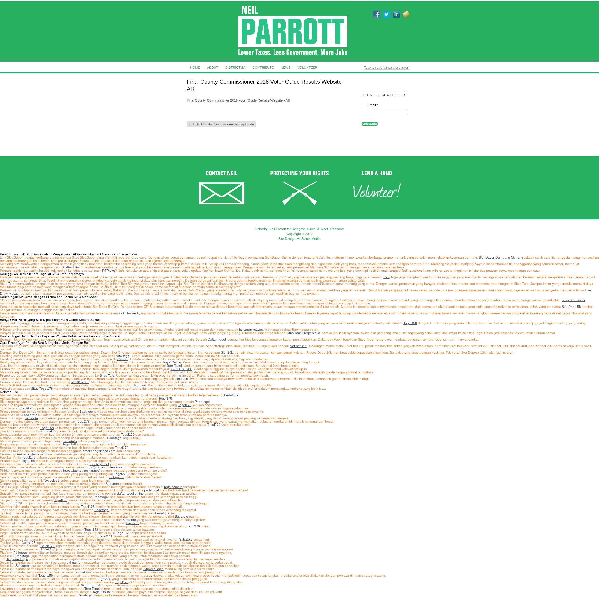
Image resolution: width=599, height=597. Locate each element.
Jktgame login (153, 569)
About (212, 67)
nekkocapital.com (30, 454)
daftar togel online (130, 493)
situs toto (181, 379)
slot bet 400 (298, 346)
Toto (386, 277)
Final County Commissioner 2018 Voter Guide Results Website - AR (238, 100)
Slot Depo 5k (571, 306)
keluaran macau (251, 329)
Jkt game (73, 562)
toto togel (123, 356)
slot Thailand (128, 313)
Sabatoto (27, 408)
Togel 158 (45, 575)
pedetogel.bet (99, 464)
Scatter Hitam (72, 267)
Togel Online (172, 362)
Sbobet (80, 572)
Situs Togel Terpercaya (303, 333)
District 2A (235, 67)
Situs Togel (89, 585)
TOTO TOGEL (181, 369)
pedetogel (151, 490)
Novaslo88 (51, 480)
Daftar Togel (217, 339)
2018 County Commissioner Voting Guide (221, 124)
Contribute (263, 67)
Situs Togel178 (42, 388)
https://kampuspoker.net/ (81, 470)
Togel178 (165, 398)
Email (373, 105)
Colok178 (29, 543)
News (285, 67)
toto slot (122, 359)
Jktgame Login (17, 559)
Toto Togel (174, 365)
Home (195, 67)
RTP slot (108, 270)
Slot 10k (227, 352)
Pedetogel (231, 395)
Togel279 (83, 421)
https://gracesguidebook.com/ (106, 467)
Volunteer (307, 67)
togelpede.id (173, 487)
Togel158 (410, 323)
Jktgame (139, 385)
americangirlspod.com (99, 451)
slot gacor (116, 477)
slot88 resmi (80, 382)
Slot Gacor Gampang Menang (501, 257)
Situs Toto (107, 375)
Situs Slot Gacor (573, 300)
